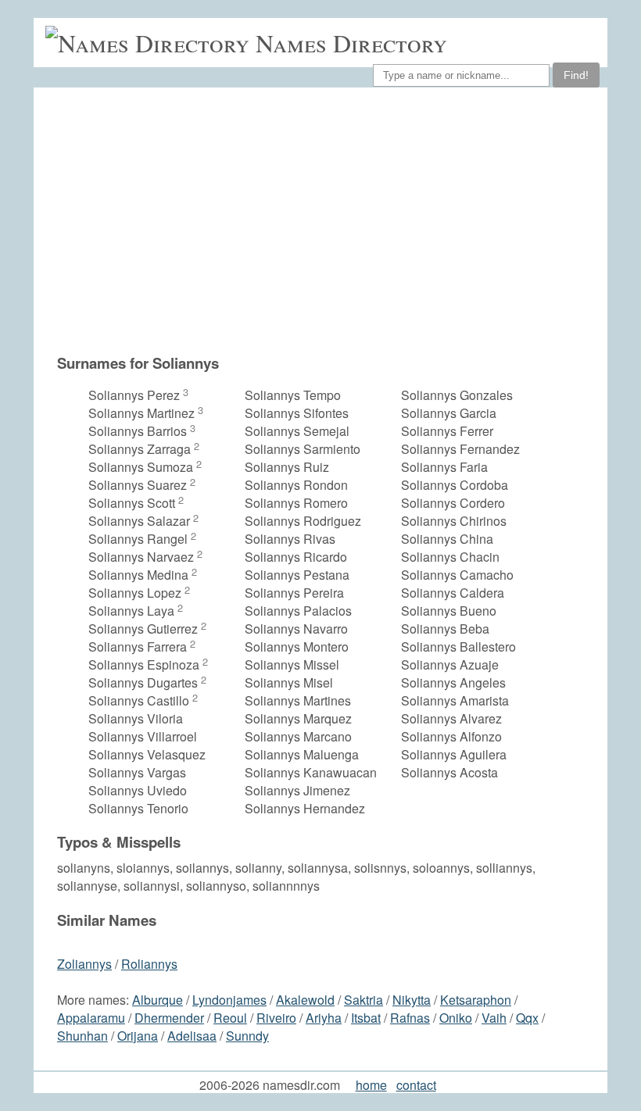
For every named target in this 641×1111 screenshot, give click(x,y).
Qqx (527, 1018)
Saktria (363, 1000)
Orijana (137, 1036)
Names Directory (351, 42)
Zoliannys (84, 964)
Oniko (455, 1018)
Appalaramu (91, 1018)
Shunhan (82, 1036)
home (371, 1085)
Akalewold (305, 1000)
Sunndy (247, 1036)
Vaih (494, 1018)
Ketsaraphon (475, 1000)
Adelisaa (192, 1036)
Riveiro (276, 1018)
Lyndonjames (229, 1000)
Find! (576, 75)
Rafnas (410, 1018)
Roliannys (149, 964)
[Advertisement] (328, 220)
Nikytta (411, 1000)
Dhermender (169, 1018)
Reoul (230, 1018)
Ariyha (324, 1018)
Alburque (157, 1000)
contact (416, 1085)
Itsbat (366, 1018)
